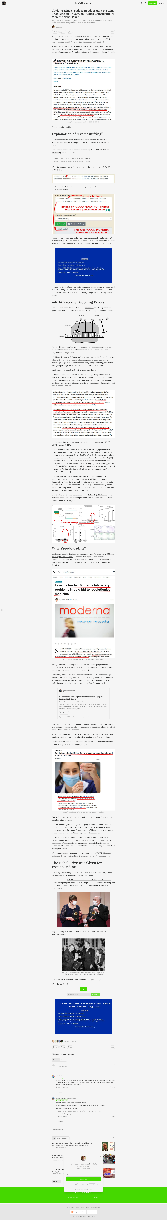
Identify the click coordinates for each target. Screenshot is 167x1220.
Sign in (161, 3)
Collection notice (95, 1207)
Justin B (58, 1076)
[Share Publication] (145, 3)
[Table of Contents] (2, 610)
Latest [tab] (58, 1138)
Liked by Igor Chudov (63, 1078)
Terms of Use (92, 1183)
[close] (100, 1156)
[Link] (49, 134)
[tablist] (59, 1060)
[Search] (142, 3)
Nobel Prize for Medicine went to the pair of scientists (89, 880)
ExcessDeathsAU (61, 1098)
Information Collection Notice (83, 1185)
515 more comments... (58, 1129)
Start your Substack (79, 1212)
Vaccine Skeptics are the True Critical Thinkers (72, 1143)
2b (111, 458)
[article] (83, 1146)
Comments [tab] (56, 1060)
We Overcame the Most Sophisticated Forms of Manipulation (70, 1145)
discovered (64, 46)
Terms (87, 1207)
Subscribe (152, 3)
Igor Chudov (59, 26)
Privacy (82, 1207)
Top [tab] (54, 1138)
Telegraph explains (81, 744)
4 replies (60, 1092)
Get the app (92, 1212)
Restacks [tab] (63, 1060)
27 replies (60, 1121)
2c (92, 463)
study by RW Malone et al (62, 557)
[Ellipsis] (114, 1075)
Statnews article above (97, 667)
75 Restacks (73, 1041)
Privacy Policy (96, 1185)
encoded (55, 152)
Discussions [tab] (65, 1138)
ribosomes (89, 308)
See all (55, 1181)
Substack (74, 1216)
